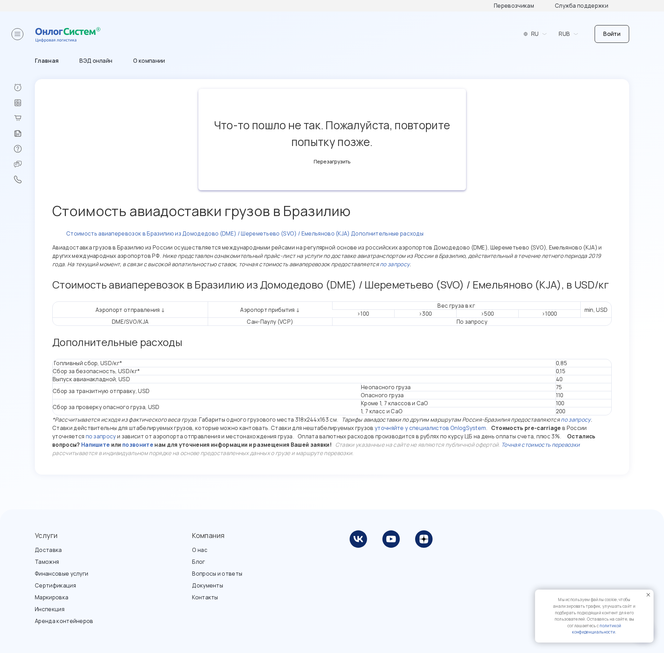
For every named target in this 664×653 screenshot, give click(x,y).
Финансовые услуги (61, 573)
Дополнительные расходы (387, 233)
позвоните (137, 444)
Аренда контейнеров (64, 621)
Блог (198, 562)
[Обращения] (24, 164)
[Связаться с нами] (24, 179)
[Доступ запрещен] (24, 87)
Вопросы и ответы (217, 573)
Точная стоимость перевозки (540, 444)
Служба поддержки (581, 5)
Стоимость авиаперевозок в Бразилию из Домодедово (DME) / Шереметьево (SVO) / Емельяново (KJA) (208, 233)
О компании (149, 60)
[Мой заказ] (24, 118)
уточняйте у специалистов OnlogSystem (430, 428)
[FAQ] (24, 149)
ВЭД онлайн (95, 60)
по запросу (395, 264)
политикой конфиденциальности (596, 629)
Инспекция (49, 609)
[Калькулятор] (24, 103)
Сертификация (55, 585)
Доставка (48, 550)
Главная (47, 60)
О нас (199, 550)
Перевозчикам (514, 5)
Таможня (47, 562)
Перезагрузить (332, 161)
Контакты (205, 597)
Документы (207, 585)
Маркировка (51, 597)
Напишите (95, 444)
